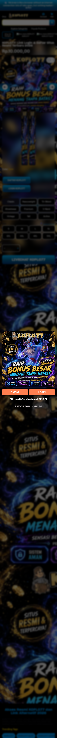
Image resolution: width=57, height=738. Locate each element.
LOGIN (42, 392)
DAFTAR (15, 392)
